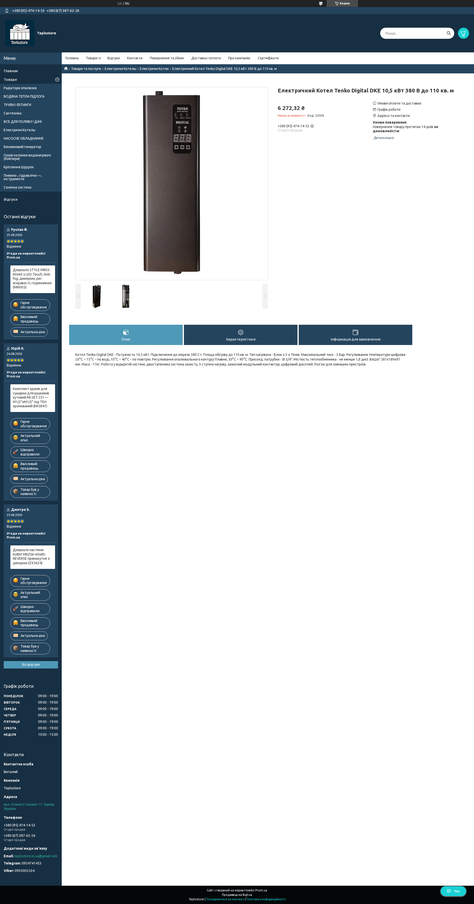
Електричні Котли (154, 69)
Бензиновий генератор (22, 147)
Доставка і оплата (206, 58)
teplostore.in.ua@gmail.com (36, 856)
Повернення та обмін (167, 58)
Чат (457, 891)
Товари (92, 58)
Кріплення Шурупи (19, 167)
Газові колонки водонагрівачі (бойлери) (27, 157)
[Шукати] (448, 33)
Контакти (134, 58)
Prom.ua (261, 890)
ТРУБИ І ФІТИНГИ (17, 105)
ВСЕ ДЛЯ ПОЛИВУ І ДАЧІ (23, 122)
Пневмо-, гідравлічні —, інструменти (23, 177)
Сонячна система (17, 187)
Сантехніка (12, 113)
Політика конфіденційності (266, 899)
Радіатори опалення (20, 88)
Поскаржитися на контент (225, 899)
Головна (72, 58)
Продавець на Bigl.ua (237, 894)
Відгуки (113, 58)
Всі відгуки (31, 665)
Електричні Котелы (120, 69)
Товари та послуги (86, 69)
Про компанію (239, 58)
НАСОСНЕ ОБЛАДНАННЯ (23, 138)
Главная (11, 71)
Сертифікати (268, 58)
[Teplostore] (20, 33)
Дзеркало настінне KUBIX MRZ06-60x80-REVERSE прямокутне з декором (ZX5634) (31, 556)
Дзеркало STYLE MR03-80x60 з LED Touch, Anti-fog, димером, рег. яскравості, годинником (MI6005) (32, 278)
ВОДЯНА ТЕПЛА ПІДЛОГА (24, 96)
